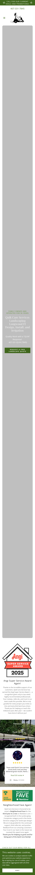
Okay (17, 870)
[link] (17, 18)
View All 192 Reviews (17, 745)
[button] (4, 18)
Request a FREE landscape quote (17, 350)
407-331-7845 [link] (17, 8)
